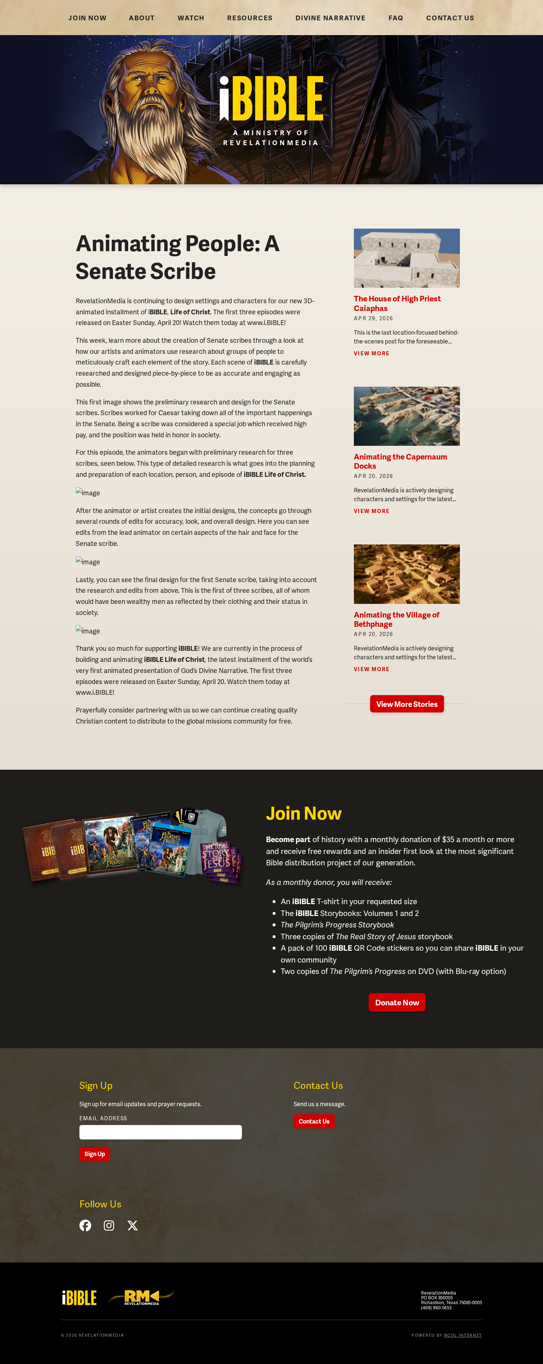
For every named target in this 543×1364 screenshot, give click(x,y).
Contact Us (314, 1121)
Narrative (331, 17)
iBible (79, 1297)
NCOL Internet (463, 1335)
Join (87, 17)
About (142, 17)
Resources (250, 17)
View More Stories (407, 704)
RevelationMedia (141, 1297)
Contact (450, 17)
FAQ (396, 17)
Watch (191, 17)
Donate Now (397, 1002)
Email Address (103, 1118)
